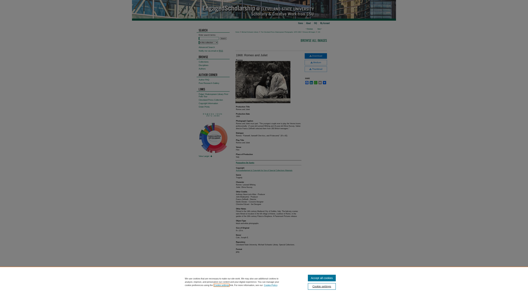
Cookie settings (221, 285)
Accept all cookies (322, 278)
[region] (264, 282)
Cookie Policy (270, 285)
